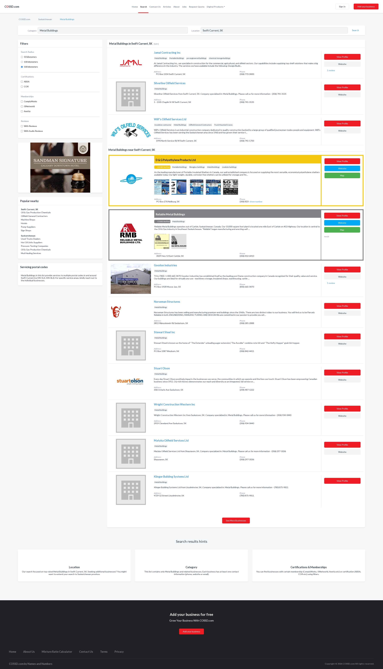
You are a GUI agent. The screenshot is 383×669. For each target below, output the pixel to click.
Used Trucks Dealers (30, 239)
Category (32, 30)
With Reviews (30, 126)
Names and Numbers (40, 663)
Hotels (24, 223)
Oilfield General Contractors (34, 216)
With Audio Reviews (33, 131)
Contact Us (155, 6)
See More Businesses (236, 520)
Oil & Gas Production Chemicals (36, 212)
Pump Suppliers (28, 227)
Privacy (119, 651)
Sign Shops (26, 230)
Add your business (366, 6)
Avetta (27, 111)
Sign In (342, 6)
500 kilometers (31, 66)
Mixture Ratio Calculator (57, 651)
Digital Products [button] (215, 6)
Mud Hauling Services (31, 253)
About (176, 6)
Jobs (184, 6)
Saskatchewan (45, 19)
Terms (104, 651)
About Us (29, 651)
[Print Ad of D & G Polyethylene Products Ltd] (161, 186)
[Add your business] (191, 627)
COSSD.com (24, 19)
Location (196, 30)
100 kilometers (31, 62)
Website (342, 64)
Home (135, 6)
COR (26, 86)
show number (256, 201)
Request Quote (196, 6)
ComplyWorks (30, 101)
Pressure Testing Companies (34, 246)
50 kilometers (30, 57)
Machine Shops (28, 219)
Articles (167, 6)
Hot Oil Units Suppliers (31, 242)
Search (143, 6)
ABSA (26, 81)
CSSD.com (11, 6)
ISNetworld (29, 106)
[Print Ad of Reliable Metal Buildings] (161, 241)
